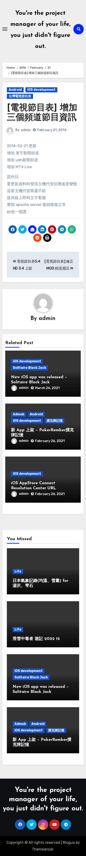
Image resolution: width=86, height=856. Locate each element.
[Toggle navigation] (4, 29)
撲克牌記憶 (55, 421)
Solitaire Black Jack (29, 368)
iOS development (41, 90)
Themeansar (42, 849)
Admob (18, 414)
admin (26, 130)
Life (17, 571)
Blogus (69, 842)
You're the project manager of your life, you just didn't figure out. (43, 799)
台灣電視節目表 (20, 96)
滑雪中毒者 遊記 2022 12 (36, 639)
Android (15, 90)
